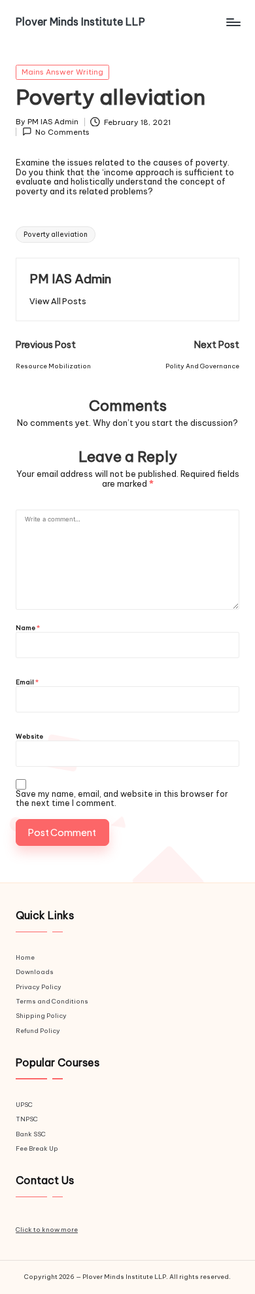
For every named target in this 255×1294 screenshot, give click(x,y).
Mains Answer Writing (62, 72)
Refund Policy (38, 1030)
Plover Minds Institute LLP (80, 21)
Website (29, 737)
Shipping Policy (41, 1015)
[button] (57, 301)
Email (27, 682)
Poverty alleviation (56, 234)
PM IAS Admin (70, 279)
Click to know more (47, 1229)
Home (25, 957)
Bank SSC (31, 1134)
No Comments (62, 131)
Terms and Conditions (52, 1001)
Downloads (35, 972)
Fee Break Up (37, 1148)
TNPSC (27, 1119)
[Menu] (232, 22)
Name (28, 628)
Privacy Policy (38, 987)
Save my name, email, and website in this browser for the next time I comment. (122, 799)
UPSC (24, 1104)
